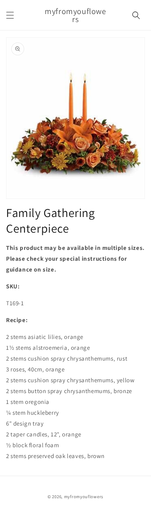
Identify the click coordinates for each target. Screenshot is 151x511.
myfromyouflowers (83, 496)
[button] (10, 15)
